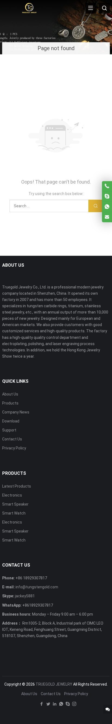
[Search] (104, 8)
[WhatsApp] (61, 705)
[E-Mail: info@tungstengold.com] (107, 217)
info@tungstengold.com (36, 587)
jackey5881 (25, 596)
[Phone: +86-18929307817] (107, 186)
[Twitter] (48, 705)
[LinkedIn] (54, 705)
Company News (15, 412)
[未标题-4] (29, 8)
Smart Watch (14, 513)
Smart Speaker (15, 504)
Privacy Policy (14, 448)
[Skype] (67, 705)
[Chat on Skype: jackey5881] (107, 196)
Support (9, 430)
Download (10, 421)
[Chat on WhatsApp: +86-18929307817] (107, 207)
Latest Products (16, 486)
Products (10, 403)
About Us (10, 394)
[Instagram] (74, 705)
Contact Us (12, 439)
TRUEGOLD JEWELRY (54, 684)
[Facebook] (41, 705)
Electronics (12, 495)
